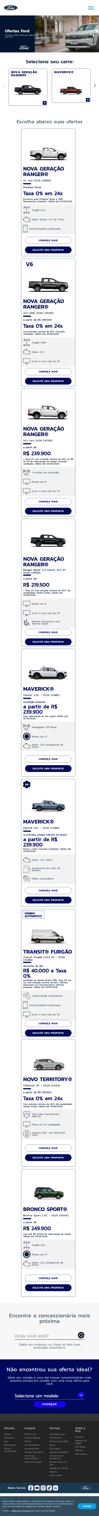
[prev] (4, 85)
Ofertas (27, 1441)
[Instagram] (43, 1487)
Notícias (79, 1450)
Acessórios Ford (31, 1448)
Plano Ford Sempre (33, 1461)
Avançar (49, 1404)
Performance (10, 1444)
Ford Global (80, 1446)
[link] (11, 7)
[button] (49, 33)
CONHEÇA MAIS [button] (48, 240)
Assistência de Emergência (56, 1457)
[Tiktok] (49, 1487)
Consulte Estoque (32, 1437)
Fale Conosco (81, 1453)
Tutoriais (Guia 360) (59, 1441)
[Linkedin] (55, 1487)
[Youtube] (37, 1487)
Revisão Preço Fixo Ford (58, 1463)
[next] (95, 85)
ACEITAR (87, 1506)
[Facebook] (30, 1487)
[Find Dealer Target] (81, 1335)
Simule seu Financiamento (31, 1457)
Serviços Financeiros (33, 1452)
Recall (52, 1444)
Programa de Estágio (81, 1442)
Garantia (53, 1471)
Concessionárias (32, 1444)
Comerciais (9, 1437)
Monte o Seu (30, 1434)
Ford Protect (55, 1448)
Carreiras (79, 1436)
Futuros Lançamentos (10, 1450)
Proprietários (55, 1437)
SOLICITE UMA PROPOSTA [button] (48, 250)
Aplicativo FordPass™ (59, 1452)
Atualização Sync (57, 1434)
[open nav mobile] (91, 8)
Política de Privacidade (21, 1510)
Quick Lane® (56, 1475)
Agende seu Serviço (59, 1468)
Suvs (6, 1441)
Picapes (7, 1434)
